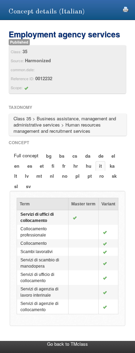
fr (63, 165)
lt (15, 176)
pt (90, 176)
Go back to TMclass (67, 344)
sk (114, 176)
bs (61, 155)
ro (101, 176)
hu (88, 165)
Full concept (26, 155)
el (113, 155)
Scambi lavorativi (36, 251)
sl (16, 186)
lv (27, 176)
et (42, 165)
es (29, 165)
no (65, 176)
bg (49, 155)
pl (77, 176)
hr (75, 165)
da (87, 155)
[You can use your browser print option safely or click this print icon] (125, 8)
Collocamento (33, 243)
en (16, 165)
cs (74, 155)
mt (39, 176)
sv (28, 186)
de (101, 155)
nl (52, 176)
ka (112, 165)
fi (53, 165)
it (100, 165)
